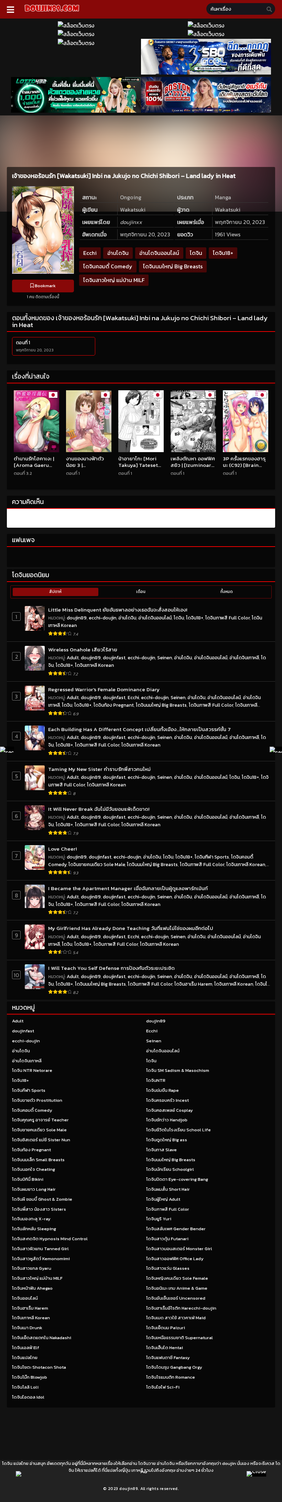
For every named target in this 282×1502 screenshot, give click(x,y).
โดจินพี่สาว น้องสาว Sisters (39, 1209)
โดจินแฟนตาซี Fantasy (168, 1357)
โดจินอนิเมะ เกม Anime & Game (176, 1288)
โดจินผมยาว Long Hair (34, 1189)
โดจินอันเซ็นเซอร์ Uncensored (175, 1298)
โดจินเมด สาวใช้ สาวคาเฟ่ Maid (176, 1317)
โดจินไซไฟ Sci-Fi (163, 1387)
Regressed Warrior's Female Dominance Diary (104, 689)
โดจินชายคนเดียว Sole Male (96, 864)
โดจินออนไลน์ (25, 1298)
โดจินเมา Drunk (27, 1327)
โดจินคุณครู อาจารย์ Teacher (40, 1120)
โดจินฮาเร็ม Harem (193, 984)
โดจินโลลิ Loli (25, 1387)
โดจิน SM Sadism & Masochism (177, 1070)
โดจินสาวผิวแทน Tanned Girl (40, 1248)
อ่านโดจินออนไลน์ (159, 253)
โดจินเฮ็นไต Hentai (164, 1347)
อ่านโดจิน (118, 253)
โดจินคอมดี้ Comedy (107, 266)
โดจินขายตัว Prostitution (37, 1100)
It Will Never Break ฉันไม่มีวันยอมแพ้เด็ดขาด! (98, 808)
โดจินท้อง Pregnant (114, 705)
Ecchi (90, 253)
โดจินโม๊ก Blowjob (29, 1377)
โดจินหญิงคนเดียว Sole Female (177, 1278)
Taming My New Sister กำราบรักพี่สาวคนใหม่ (99, 769)
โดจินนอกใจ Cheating (33, 1169)
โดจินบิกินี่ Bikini (27, 1179)
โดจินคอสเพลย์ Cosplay (169, 1110)
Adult (73, 657)
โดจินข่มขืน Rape (162, 1090)
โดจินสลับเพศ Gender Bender (176, 1228)
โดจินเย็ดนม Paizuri (165, 1327)
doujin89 (77, 617)
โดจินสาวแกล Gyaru (31, 1268)
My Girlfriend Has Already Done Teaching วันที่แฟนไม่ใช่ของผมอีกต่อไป (130, 928)
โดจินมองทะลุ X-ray (31, 1218)
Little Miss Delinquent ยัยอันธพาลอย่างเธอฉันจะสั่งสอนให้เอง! (117, 609)
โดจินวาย (147, 1463)
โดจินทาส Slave (161, 1149)
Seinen (164, 657)
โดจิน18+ (223, 253)
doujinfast (114, 657)
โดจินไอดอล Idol (28, 1397)
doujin (229, 1463)
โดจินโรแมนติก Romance (170, 1377)
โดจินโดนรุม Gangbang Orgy (174, 1367)
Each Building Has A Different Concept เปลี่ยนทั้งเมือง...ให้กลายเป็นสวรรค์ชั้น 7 (139, 729)
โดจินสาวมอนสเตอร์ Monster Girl (179, 1248)
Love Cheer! (62, 848)
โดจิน (196, 253)
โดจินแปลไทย (24, 1357)
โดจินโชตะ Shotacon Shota (39, 1367)
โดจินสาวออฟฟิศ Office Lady (175, 1258)
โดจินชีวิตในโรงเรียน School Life (178, 1129)
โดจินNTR (155, 1080)
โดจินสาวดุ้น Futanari (167, 1238)
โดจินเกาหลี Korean (94, 665)
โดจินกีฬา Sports (212, 857)
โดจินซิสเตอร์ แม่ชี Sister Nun (41, 1139)
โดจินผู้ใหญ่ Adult (163, 1199)
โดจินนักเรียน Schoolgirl (170, 1169)
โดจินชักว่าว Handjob (166, 1120)
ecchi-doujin (102, 617)
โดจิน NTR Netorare (32, 1070)
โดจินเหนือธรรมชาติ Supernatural (179, 1337)
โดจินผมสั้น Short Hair (168, 1189)
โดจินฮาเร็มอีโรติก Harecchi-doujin (181, 1308)
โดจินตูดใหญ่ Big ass (166, 1139)
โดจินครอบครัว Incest (167, 1100)
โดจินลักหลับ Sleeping (34, 1228)
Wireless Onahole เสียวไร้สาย (82, 649)
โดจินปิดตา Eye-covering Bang (177, 1179)
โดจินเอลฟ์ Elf (25, 1347)
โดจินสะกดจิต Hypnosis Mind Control (50, 1238)
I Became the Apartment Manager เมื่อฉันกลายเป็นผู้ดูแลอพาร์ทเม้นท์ (128, 888)
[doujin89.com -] (52, 13)
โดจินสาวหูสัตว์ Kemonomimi (41, 1258)
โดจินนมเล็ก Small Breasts (38, 1159)
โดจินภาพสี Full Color (227, 617)
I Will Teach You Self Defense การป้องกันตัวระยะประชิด (111, 968)
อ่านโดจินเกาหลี (244, 657)
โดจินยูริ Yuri (158, 1218)
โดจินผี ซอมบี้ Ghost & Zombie (42, 1199)
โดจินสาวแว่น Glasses (167, 1268)
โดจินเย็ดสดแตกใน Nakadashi (41, 1337)
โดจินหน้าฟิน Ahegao (32, 1288)
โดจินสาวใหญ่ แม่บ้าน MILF (113, 280)
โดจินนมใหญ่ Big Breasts (173, 266)
